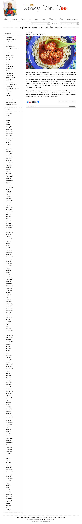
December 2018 (9, 308)
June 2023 (8, 191)
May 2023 (8, 194)
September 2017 (9, 342)
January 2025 (9, 153)
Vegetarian (8, 95)
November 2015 (9, 391)
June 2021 (8, 243)
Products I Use (9, 75)
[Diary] (43, 19)
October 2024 (9, 160)
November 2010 (9, 498)
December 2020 (9, 256)
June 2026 (8, 118)
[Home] (6, 19)
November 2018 (9, 310)
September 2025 (9, 138)
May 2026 (8, 120)
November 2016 (9, 364)
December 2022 (9, 205)
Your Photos (38, 517)
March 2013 (8, 462)
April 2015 (8, 406)
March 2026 (8, 124)
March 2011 (8, 492)
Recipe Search (56, 23)
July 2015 (8, 400)
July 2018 (8, 319)
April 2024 (8, 171)
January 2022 (9, 227)
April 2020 (8, 274)
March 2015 (8, 409)
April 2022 (8, 221)
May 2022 (8, 218)
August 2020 (9, 265)
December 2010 (9, 496)
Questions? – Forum (10, 77)
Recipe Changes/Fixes (11, 82)
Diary (22, 517)
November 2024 (9, 158)
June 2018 (8, 321)
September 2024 (9, 162)
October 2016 (9, 366)
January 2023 (9, 203)
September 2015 (9, 395)
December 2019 (9, 283)
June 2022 (8, 216)
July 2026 (8, 115)
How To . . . (8, 64)
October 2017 (9, 339)
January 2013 (9, 467)
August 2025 (9, 140)
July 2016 (8, 373)
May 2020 (8, 272)
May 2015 (8, 404)
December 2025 (9, 131)
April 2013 (8, 460)
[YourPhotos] (33, 19)
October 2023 (9, 185)
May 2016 (8, 377)
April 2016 (8, 380)
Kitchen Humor (9, 66)
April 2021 (8, 247)
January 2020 (9, 281)
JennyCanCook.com (40, 519)
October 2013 (9, 447)
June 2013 (8, 456)
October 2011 (9, 476)
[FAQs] (61, 19)
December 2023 (9, 180)
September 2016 (9, 368)
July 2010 (8, 503)
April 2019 (8, 299)
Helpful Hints (9, 59)
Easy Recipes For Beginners (12, 48)
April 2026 (8, 122)
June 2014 (8, 429)
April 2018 (8, 326)
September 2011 (9, 478)
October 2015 (9, 393)
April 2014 (8, 433)
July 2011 (8, 483)
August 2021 (9, 238)
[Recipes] (14, 19)
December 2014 (9, 415)
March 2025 (8, 149)
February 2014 (9, 438)
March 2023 (8, 198)
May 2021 (8, 245)
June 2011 (8, 485)
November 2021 (9, 232)
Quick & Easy (9, 79)
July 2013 (8, 453)
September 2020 (9, 263)
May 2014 (8, 431)
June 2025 (8, 144)
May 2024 (8, 169)
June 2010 (8, 505)
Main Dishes (36, 106)
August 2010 (9, 501)
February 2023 (9, 200)
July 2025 (8, 142)
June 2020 (8, 270)
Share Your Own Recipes (11, 84)
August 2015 (9, 397)
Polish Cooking (9, 73)
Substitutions (9, 91)
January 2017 (9, 359)
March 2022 (8, 223)
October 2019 (9, 288)
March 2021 (8, 250)
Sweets (7, 93)
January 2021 (9, 254)
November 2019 (9, 286)
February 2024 (9, 176)
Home (18, 517)
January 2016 (9, 386)
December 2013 (9, 442)
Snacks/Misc (9, 86)
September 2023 (9, 187)
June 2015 (8, 402)
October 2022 (9, 209)
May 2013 (8, 458)
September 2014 (9, 422)
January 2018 (9, 333)
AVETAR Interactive (45, 521)
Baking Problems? (10, 37)
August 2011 (9, 480)
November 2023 (9, 182)
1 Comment (72, 106)
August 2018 (9, 317)
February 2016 (9, 384)
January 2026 (9, 129)
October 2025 (9, 135)
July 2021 (8, 241)
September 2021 (9, 236)
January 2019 (9, 306)
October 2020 (9, 261)
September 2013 (9, 449)
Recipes (27, 517)
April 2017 (8, 353)
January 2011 (9, 494)
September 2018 (9, 315)
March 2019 (8, 301)
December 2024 (9, 156)
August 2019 (9, 290)
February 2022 (9, 225)
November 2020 (9, 259)
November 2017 (9, 337)
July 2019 (8, 292)
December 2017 (9, 335)
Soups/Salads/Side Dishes (12, 88)
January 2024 (9, 178)
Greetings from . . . (10, 55)
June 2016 (8, 375)
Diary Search (27, 23)
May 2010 (8, 507)
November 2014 (9, 418)
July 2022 (8, 214)
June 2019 (8, 294)
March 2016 (8, 382)
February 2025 (9, 151)
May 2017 (8, 350)
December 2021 (9, 230)
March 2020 (8, 277)
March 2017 (8, 355)
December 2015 (9, 389)
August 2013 (9, 451)
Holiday (7, 62)
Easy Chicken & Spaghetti (36, 34)
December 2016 (9, 362)
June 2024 (8, 167)
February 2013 (9, 465)
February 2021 (9, 252)
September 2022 (9, 212)
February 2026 (9, 127)
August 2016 (9, 371)
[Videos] (23, 19)
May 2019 (8, 297)
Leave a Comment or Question (67, 101)
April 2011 (8, 489)
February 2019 (9, 303)
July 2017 (8, 346)
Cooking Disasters (10, 46)
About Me (45, 517)
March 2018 (8, 328)
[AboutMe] (52, 19)
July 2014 (8, 427)
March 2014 (8, 436)
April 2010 (8, 509)
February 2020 (9, 279)
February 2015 (9, 411)
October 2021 (9, 234)
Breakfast (8, 44)
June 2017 (8, 348)
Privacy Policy (52, 517)
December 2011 (9, 471)
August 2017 (9, 344)
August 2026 (9, 113)
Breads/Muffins (9, 41)
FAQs (7, 50)
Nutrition (8, 71)
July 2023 (8, 189)
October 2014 (9, 420)
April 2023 (8, 196)
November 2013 (9, 445)
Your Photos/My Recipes (11, 104)
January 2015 (9, 413)
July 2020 (8, 268)
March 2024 (8, 174)
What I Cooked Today (11, 102)
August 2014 (9, 424)
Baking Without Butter (11, 39)
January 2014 (9, 440)
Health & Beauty (9, 57)
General (7, 53)
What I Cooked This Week (12, 100)
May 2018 (8, 324)
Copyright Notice (61, 517)
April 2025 (8, 147)
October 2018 (9, 312)
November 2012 (9, 469)
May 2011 (8, 487)
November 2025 (9, 133)
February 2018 (9, 330)
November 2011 (9, 474)
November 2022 (9, 207)
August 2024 (9, 165)
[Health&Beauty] (73, 19)
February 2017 (9, 357)
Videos (7, 97)
